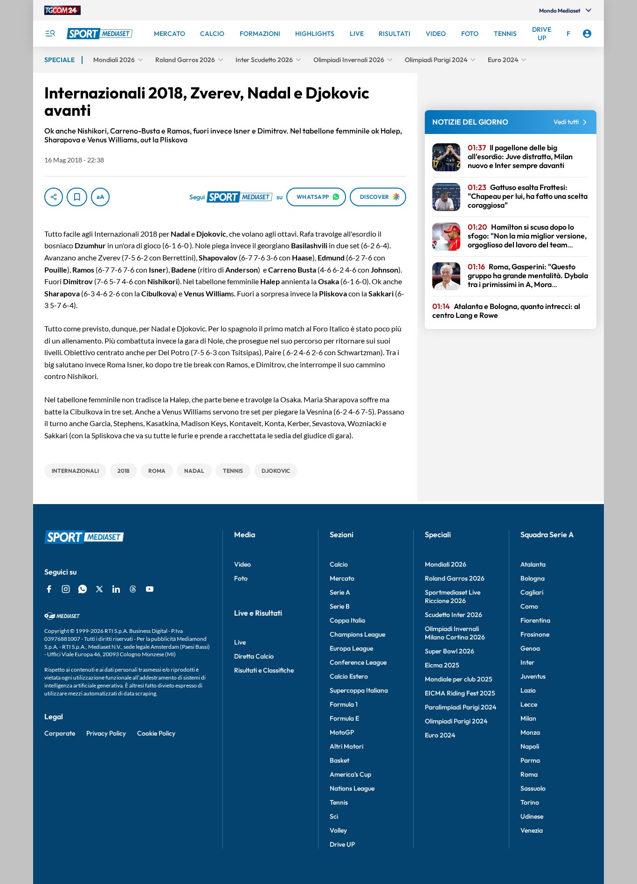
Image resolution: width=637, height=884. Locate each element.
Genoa (530, 648)
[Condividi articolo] (53, 197)
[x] (99, 589)
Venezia (531, 830)
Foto (241, 578)
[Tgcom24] (62, 10)
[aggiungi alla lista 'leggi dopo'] (77, 197)
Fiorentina (535, 620)
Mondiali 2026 (445, 564)
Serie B (340, 606)
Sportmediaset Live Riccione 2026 (452, 596)
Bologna (532, 578)
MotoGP (342, 732)
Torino (529, 802)
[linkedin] (116, 589)
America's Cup (350, 774)
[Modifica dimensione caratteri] (100, 197)
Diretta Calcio (254, 656)
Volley (338, 830)
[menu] (50, 33)
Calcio (339, 564)
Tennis (339, 802)
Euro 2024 (440, 735)
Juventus (533, 676)
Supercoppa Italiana (359, 690)
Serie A (340, 592)
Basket (339, 760)
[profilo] (587, 33)
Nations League (352, 788)
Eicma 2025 (442, 665)
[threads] (133, 589)
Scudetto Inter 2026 (453, 614)
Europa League (351, 648)
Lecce (528, 704)
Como (529, 606)
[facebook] (49, 589)
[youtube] (149, 589)
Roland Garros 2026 (455, 578)
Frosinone (534, 634)
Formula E (344, 718)
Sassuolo (533, 788)
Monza (530, 732)
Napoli (529, 746)
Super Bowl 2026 (449, 651)
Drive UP (342, 844)
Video (242, 564)
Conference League (358, 662)
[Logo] (101, 33)
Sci (334, 816)
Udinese (531, 816)
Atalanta (533, 564)
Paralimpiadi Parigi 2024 (460, 707)
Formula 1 (344, 704)
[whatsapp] (82, 589)
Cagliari (531, 592)
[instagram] (65, 589)
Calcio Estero (349, 676)
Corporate (59, 733)
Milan (528, 718)
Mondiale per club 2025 (458, 679)
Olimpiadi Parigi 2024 (456, 721)
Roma (529, 774)
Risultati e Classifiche (264, 670)
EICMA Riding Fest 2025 (460, 693)
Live (240, 642)
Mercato (342, 578)
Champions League (357, 634)
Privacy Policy (106, 733)
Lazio (528, 690)
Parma (530, 760)
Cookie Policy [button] (156, 733)
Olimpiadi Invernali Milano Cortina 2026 (455, 632)
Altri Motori (346, 746)
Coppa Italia (347, 620)
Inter (527, 662)
